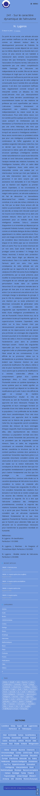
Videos (4, 668)
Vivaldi (16, 744)
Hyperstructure (31, 694)
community (17, 684)
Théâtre (31, 773)
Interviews (5, 638)
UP (37, 789)
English (13, 689)
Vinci (16, 706)
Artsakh (12, 682)
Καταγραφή (23, 708)
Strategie (29, 701)
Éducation (33, 755)
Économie (24, 755)
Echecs (34, 687)
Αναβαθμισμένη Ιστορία (10, 708)
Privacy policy (31, 788)
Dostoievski (6, 687)
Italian (22, 696)
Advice (6, 750)
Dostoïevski (16, 738)
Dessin (25, 684)
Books (4, 616)
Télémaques (26, 729)
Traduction (11, 704)
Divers (4, 631)
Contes (4, 624)
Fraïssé (33, 738)
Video (5, 706)
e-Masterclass (16, 687)
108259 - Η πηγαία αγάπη (9, 595)
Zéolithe (18, 779)
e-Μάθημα (26, 687)
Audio (4, 613)
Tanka (23, 773)
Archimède (12, 735)
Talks (3, 664)
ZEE (22, 706)
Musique (5, 699)
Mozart (28, 741)
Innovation (31, 764)
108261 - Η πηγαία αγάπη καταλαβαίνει (13, 581)
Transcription (21, 704)
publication (6, 701)
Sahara (14, 701)
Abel (4, 735)
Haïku (34, 758)
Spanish (21, 701)
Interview (15, 696)
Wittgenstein (34, 744)
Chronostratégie (7, 753)
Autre (18, 682)
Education (6, 689)
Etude (20, 689)
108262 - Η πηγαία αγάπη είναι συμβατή (14, 574)
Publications (6, 660)
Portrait (33, 699)
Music (4, 646)
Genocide (12, 692)
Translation (31, 704)
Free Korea (33, 689)
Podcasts (5, 653)
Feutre (26, 689)
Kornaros (12, 741)
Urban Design (22, 776)
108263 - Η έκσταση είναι (9, 567)
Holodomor (20, 694)
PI (19, 729)
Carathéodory (30, 735)
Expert (19, 726)
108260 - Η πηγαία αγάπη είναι (11, 588)
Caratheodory (7, 684)
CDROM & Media (7, 620)
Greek (23, 692)
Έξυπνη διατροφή (30, 779)
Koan (32, 767)
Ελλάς (13, 726)
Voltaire (24, 744)
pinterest (20, 699)
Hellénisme (5, 761)
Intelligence (6, 696)
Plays (3, 649)
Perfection (13, 729)
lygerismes (29, 696)
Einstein (25, 738)
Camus (32, 682)
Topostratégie (9, 776)
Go (18, 692)
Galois (5, 741)
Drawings (5, 635)
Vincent (11, 706)
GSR (25, 726)
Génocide (23, 758)
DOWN (37, 793)
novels (13, 699)
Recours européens (30, 770)
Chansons (30, 750)
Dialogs (4, 627)
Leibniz (21, 741)
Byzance (24, 682)
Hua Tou (7, 764)
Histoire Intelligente (9, 694)
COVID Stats (27, 753)
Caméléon (5, 726)
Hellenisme (31, 692)
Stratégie (15, 773)
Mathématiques (7, 770)
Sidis (34, 741)
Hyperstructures (18, 764)
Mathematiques (7, 642)
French (5, 692)
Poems (4, 657)
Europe (5, 758)
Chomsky (6, 738)
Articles (18, 31)
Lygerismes (33, 726)
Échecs (16, 755)
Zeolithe (27, 706)
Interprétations (22, 767)
